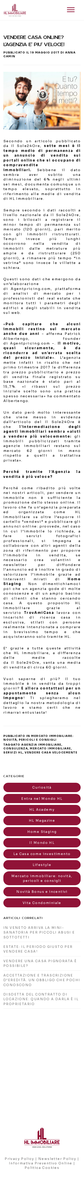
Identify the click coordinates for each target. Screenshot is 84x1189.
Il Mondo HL (42, 843)
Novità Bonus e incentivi (42, 892)
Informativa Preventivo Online (40, 1163)
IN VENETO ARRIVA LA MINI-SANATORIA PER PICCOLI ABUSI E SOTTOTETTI (39, 932)
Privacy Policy (19, 1159)
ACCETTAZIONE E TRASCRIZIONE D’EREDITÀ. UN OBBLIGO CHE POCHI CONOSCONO (41, 980)
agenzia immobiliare (41, 744)
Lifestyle (42, 865)
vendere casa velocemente (51, 752)
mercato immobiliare (50, 748)
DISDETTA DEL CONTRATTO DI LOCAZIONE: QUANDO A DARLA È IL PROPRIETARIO (41, 999)
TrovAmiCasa (39, 612)
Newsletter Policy (57, 1159)
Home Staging (42, 832)
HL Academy (42, 810)
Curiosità (42, 787)
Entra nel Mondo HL (41, 799)
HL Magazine (42, 821)
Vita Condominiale (42, 903)
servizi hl (13, 752)
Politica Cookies (42, 1168)
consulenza (15, 748)
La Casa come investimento (42, 854)
